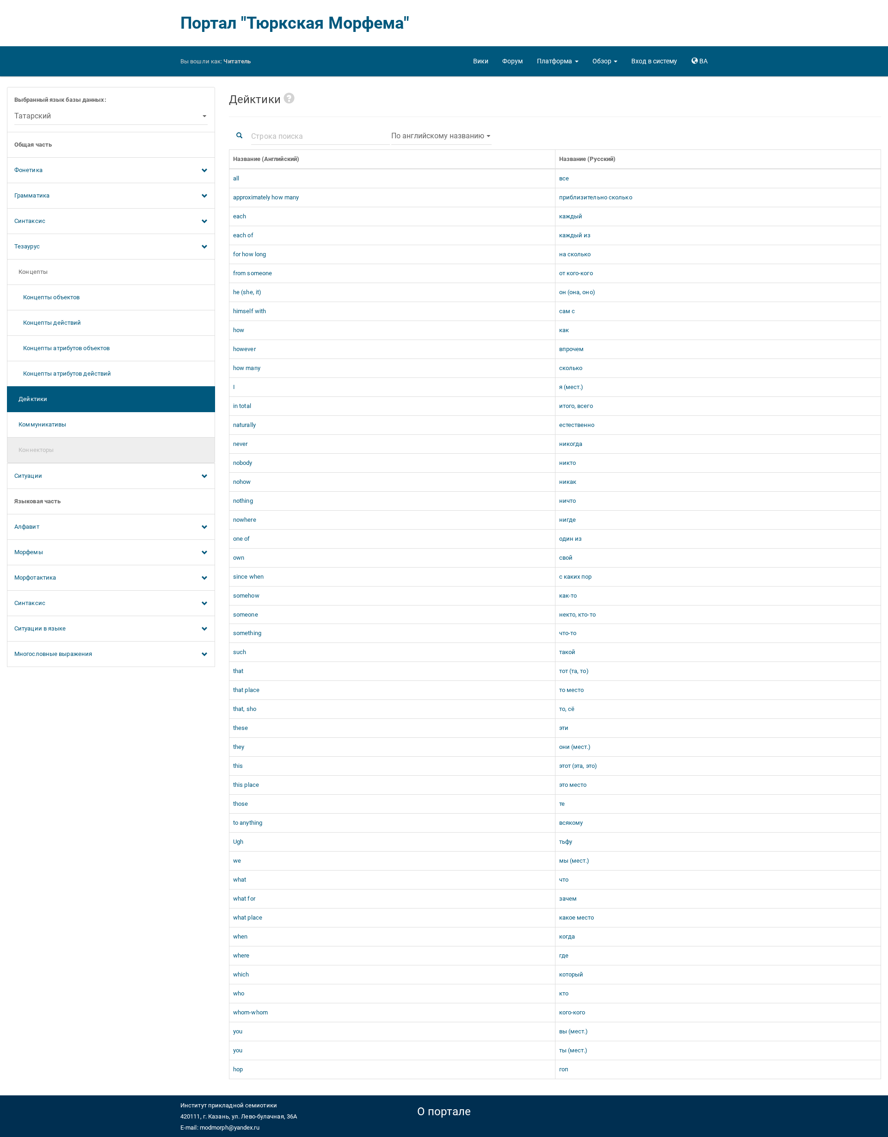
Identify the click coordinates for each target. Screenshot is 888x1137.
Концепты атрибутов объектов (62, 348)
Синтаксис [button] (29, 220)
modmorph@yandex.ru (229, 1127)
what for (244, 898)
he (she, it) (247, 292)
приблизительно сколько (595, 197)
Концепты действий (47, 322)
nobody (243, 462)
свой (566, 557)
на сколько (575, 254)
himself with (249, 311)
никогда (571, 443)
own (238, 557)
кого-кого (572, 1012)
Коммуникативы (40, 424)
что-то (568, 633)
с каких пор (575, 576)
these (240, 727)
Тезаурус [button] (27, 246)
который (571, 974)
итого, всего (576, 405)
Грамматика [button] (31, 195)
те (562, 803)
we (237, 860)
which (241, 974)
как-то (568, 595)
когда (567, 936)
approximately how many (266, 197)
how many (246, 368)
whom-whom (250, 1012)
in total (242, 405)
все (564, 178)
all (236, 178)
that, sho (244, 708)
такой (567, 652)
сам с (567, 311)
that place (246, 689)
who (238, 993)
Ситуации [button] (28, 475)
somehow (246, 595)
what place (247, 917)
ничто (567, 500)
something (247, 633)
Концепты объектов (47, 297)
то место (571, 689)
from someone (252, 273)
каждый (571, 216)
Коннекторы (34, 449)
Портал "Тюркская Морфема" (295, 23)
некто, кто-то (577, 614)
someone (245, 614)
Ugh (238, 841)
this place (246, 784)
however (244, 349)
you (237, 1031)
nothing (243, 500)
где (563, 955)
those (240, 803)
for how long (249, 254)
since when (248, 576)
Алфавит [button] (26, 526)
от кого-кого (576, 273)
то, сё (567, 708)
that (238, 670)
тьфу (565, 841)
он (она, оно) (577, 292)
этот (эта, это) (578, 765)
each (239, 216)
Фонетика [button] (28, 170)
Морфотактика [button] (35, 577)
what (239, 879)
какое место (576, 917)
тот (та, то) (574, 670)
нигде (567, 519)
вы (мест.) (573, 1031)
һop (238, 1069)
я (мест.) (571, 386)
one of (241, 538)
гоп (563, 1069)
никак (568, 481)
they (238, 746)
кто (563, 993)
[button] (558, 61)
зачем (568, 898)
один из (570, 538)
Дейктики (30, 398)
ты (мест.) (573, 1050)
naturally (244, 424)
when (240, 936)
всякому (571, 822)
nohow (242, 481)
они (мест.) (575, 746)
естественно (577, 424)
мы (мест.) (574, 860)
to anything (247, 822)
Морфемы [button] (28, 552)
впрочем (571, 349)
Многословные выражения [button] (53, 653)
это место (573, 784)
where (241, 955)
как (564, 330)
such (239, 652)
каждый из (575, 235)
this (238, 765)
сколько (571, 368)
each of (243, 235)
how (238, 330)
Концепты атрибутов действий (62, 373)
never (240, 443)
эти (563, 727)
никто (567, 462)
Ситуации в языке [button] (40, 628)
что (563, 879)
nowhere (244, 519)
